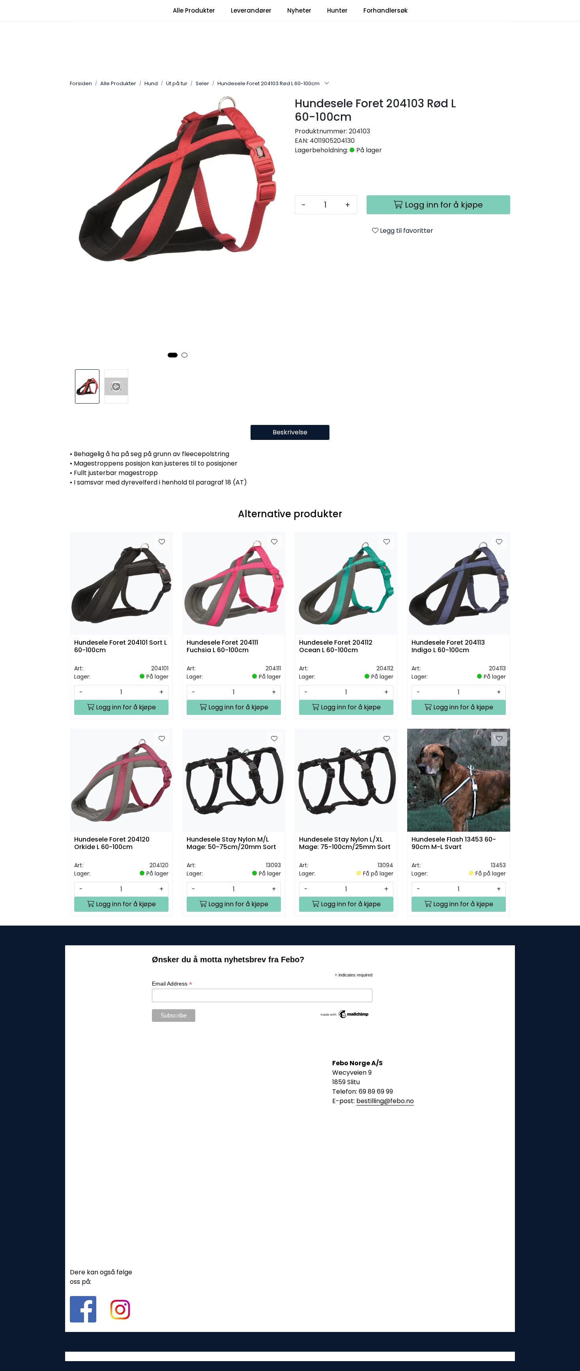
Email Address (172, 984)
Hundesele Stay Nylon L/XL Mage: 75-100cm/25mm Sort (345, 843)
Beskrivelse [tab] (290, 432)
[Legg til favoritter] (162, 542)
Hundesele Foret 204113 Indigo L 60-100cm (448, 647)
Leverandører (251, 10)
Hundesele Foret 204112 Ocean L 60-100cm (335, 647)
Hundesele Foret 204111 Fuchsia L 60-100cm (222, 647)
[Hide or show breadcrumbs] (327, 84)
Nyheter (299, 10)
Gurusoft (290, 1356)
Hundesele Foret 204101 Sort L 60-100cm (120, 647)
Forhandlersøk (385, 10)
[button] (173, 355)
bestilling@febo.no (385, 1100)
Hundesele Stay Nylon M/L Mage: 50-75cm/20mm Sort (231, 843)
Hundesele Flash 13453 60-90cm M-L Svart (454, 843)
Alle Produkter (194, 10)
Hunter (337, 10)
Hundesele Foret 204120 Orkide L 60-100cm (112, 843)
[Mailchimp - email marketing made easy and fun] (344, 1013)
